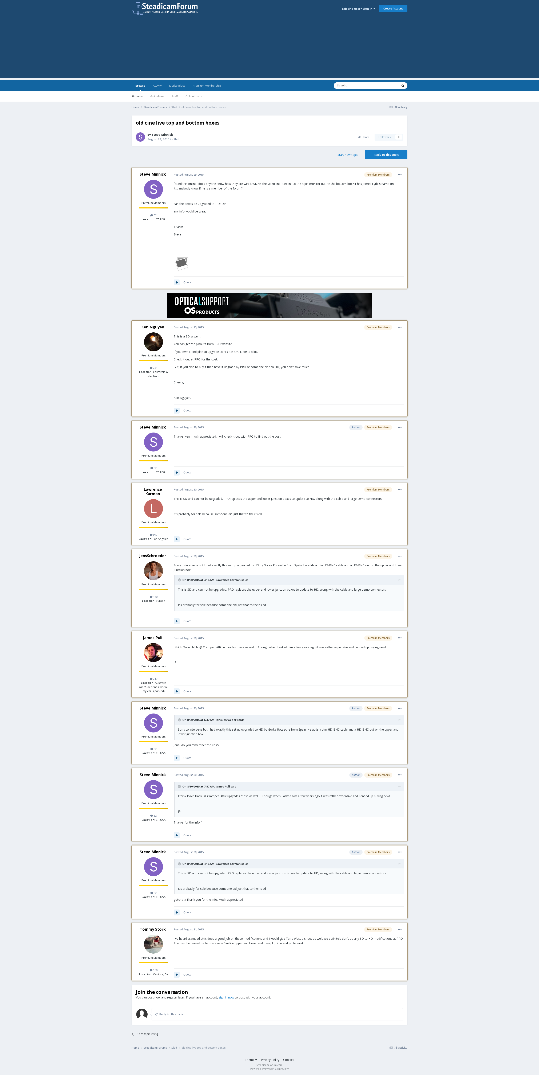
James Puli (152, 637)
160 (154, 597)
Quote (187, 282)
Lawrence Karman (153, 491)
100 (154, 970)
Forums (137, 96)
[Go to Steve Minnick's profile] (140, 137)
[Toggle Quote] (180, 580)
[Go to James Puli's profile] (153, 652)
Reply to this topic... (171, 1014)
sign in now (226, 997)
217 (154, 679)
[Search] (402, 85)
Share (365, 137)
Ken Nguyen (152, 326)
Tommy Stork (153, 929)
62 (155, 215)
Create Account (393, 8)
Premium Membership (207, 85)
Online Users (193, 96)
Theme (250, 1060)
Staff (175, 96)
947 (154, 534)
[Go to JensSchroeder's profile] (153, 570)
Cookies (288, 1060)
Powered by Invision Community (269, 1069)
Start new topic (348, 155)
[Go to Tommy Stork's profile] (153, 944)
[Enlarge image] (182, 263)
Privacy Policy (270, 1060)
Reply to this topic (386, 155)
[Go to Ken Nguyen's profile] (153, 341)
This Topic (386, 85)
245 (154, 368)
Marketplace (177, 85)
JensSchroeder (152, 555)
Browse (140, 85)
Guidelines (157, 96)
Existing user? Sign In (358, 9)
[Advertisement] (269, 48)
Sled (176, 139)
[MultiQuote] (177, 282)
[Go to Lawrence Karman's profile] (153, 508)
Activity (157, 85)
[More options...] (400, 174)
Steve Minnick (162, 135)
